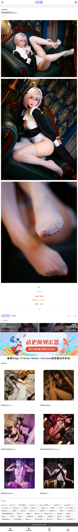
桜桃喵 (30, 513)
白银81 (21, 516)
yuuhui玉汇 (6, 508)
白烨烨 (13, 516)
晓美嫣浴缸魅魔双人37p (8, 449)
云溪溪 (53, 508)
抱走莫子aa (53, 511)
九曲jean (35, 508)
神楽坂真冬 (31, 516)
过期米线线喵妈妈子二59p (8, 327)
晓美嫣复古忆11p (6, 405)
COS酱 (44, 524)
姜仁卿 (24, 511)
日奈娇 (63, 511)
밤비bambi (17, 508)
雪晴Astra (29, 519)
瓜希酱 (69, 513)
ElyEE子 (13, 505)
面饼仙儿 (61, 519)
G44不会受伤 (23, 505)
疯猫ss (5, 516)
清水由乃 (61, 513)
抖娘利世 (44, 511)
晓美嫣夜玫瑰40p (45, 405)
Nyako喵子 (57, 505)
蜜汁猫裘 (51, 516)
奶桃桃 (15, 511)
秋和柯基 (42, 516)
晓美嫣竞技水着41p (7, 493)
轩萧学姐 (70, 516)
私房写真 (4, 9)
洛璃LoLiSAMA (50, 513)
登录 (36, 304)
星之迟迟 (72, 511)
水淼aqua (38, 513)
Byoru (5, 505)
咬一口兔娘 (71, 508)
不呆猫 (26, 508)
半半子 (62, 508)
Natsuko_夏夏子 (46, 505)
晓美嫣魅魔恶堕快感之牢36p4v (50, 449)
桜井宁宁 (21, 513)
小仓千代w (33, 511)
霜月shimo (51, 519)
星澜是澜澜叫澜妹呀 (8, 513)
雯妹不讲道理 (40, 519)
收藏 (14, 316)
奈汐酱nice (6, 511)
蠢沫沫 (60, 516)
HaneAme (33, 505)
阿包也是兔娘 (19, 519)
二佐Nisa (45, 508)
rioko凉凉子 (69, 505)
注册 (41, 304)
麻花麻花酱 (71, 519)
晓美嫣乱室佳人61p (71, 327)
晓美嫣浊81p (44, 493)
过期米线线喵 (7, 519)
